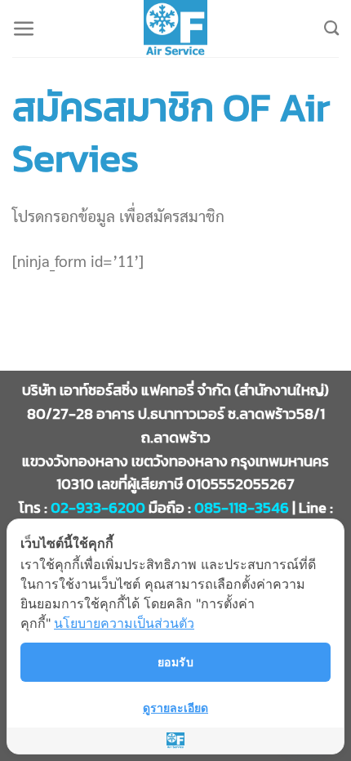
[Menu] (24, 29)
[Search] (331, 28)
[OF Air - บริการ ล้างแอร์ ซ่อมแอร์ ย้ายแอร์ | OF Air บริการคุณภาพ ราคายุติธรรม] (175, 28)
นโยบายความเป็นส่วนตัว (124, 623)
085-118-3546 (241, 507)
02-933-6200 (98, 507)
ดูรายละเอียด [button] (175, 707)
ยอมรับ (175, 662)
